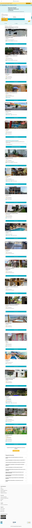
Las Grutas (10, 25)
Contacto (2, 489)
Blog (1, 500)
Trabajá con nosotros (4, 492)
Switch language (28, 3)
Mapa (26, 23)
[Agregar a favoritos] (26, 29)
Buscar (13, 19)
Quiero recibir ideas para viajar (16, 146)
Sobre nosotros (3, 491)
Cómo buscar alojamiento (4, 498)
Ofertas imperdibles (4, 496)
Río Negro (6, 25)
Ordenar (16, 23)
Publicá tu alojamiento (4, 490)
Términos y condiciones (4, 504)
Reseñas (2, 499)
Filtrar (6, 23)
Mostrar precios (16, 63)
